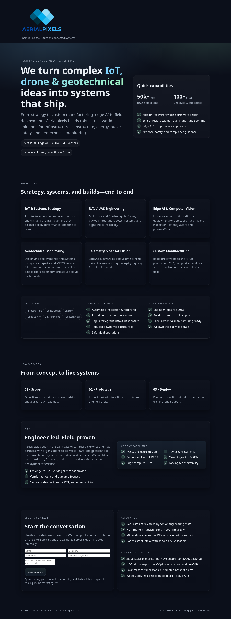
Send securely (35, 572)
